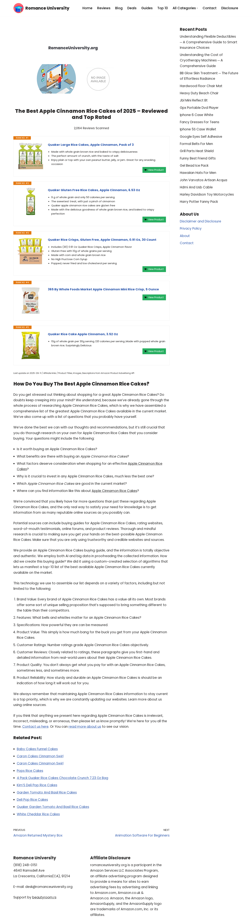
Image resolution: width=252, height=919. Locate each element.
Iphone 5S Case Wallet (198, 129)
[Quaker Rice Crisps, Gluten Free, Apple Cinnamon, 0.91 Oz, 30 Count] (30, 251)
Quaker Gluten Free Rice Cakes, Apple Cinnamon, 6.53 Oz (94, 190)
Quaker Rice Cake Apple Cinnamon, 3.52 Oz (83, 334)
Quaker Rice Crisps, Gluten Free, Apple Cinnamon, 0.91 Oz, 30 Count (102, 239)
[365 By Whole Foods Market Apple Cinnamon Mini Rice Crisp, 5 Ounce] (30, 300)
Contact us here (35, 726)
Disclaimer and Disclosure (200, 221)
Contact (210, 8)
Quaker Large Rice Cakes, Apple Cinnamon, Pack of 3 (91, 145)
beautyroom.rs (44, 897)
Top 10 (162, 8)
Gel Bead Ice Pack (194, 165)
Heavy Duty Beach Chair (199, 93)
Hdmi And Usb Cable (196, 187)
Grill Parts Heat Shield (197, 151)
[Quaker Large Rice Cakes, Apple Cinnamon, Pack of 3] (30, 156)
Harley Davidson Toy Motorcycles (207, 194)
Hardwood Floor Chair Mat (201, 86)
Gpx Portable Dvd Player (199, 107)
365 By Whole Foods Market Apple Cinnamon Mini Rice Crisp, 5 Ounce (103, 289)
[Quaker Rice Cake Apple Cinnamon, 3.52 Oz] (30, 345)
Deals (131, 8)
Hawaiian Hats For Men (198, 172)
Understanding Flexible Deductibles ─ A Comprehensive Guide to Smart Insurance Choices (208, 42)
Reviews (103, 8)
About (185, 236)
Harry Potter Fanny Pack (199, 201)
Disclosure (229, 8)
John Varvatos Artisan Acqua (203, 180)
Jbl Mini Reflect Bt (194, 100)
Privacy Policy (191, 228)
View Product (156, 170)
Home (87, 8)
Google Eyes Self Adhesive (201, 136)
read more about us (85, 726)
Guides (147, 8)
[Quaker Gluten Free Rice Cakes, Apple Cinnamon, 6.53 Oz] (30, 201)
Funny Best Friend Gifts (198, 158)
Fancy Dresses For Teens (199, 122)
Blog (119, 8)
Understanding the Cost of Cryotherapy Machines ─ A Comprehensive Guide (201, 60)
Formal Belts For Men (196, 144)
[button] (197, 8)
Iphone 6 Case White (196, 115)
